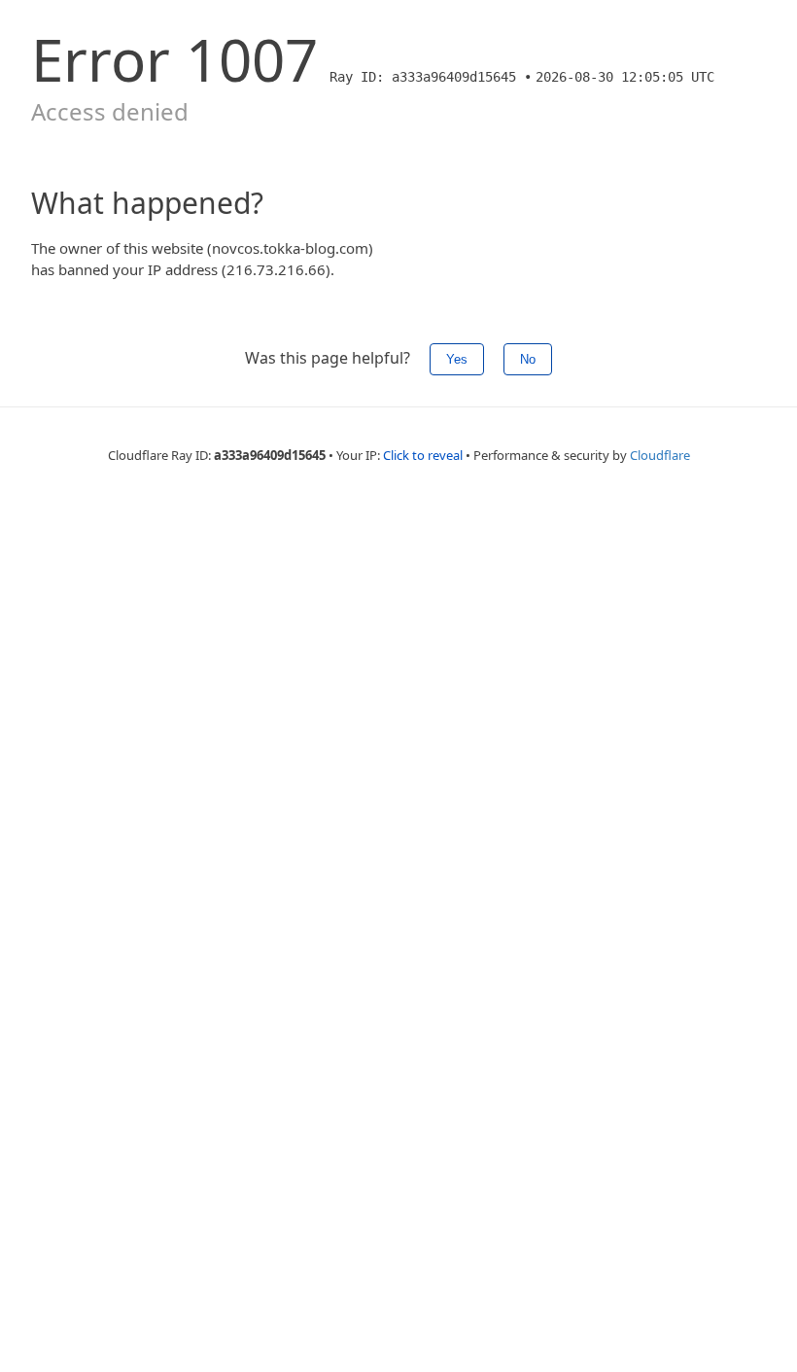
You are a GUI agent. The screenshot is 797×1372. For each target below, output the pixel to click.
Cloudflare (660, 455)
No (528, 359)
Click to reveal (423, 455)
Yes (457, 359)
